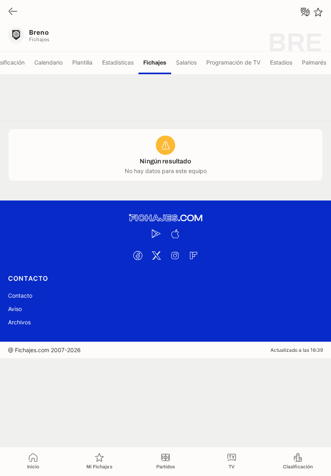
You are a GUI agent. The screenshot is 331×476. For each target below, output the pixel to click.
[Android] (156, 234)
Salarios (186, 62)
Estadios (281, 62)
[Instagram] (175, 255)
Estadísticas (118, 62)
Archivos (19, 322)
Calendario (48, 62)
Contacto (20, 295)
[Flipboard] (193, 255)
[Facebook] (138, 255)
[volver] (13, 11)
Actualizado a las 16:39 (296, 350)
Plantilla (82, 62)
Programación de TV (233, 62)
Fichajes (154, 62)
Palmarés (314, 62)
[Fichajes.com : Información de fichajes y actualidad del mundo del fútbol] (165, 218)
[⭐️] (318, 12)
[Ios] (175, 234)
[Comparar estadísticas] (305, 12)
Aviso (15, 308)
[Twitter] (156, 255)
